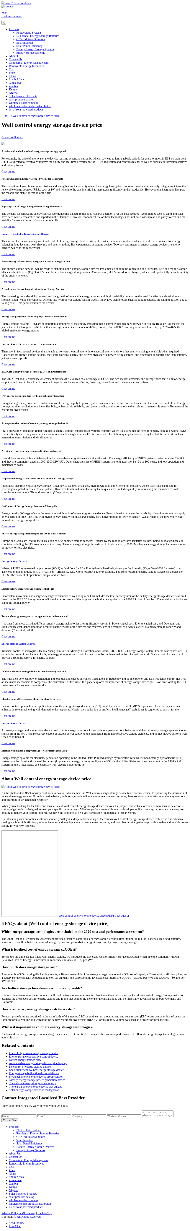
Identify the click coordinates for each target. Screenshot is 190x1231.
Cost (11, 69)
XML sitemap (27, 1213)
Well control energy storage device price (36, 115)
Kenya (13, 89)
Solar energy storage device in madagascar (34, 1090)
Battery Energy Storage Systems (35, 49)
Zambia (13, 86)
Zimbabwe (15, 82)
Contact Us (15, 59)
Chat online (8, 171)
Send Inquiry (16, 1223)
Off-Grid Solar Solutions (30, 39)
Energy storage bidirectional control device (34, 1073)
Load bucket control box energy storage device (36, 1069)
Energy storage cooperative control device (33, 1056)
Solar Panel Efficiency (29, 46)
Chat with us (121, 915)
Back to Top (44, 1213)
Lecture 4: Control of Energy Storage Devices (25, 233)
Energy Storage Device (13, 723)
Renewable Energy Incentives (26, 66)
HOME (5, 115)
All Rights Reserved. (29, 1216)
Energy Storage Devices (14, 561)
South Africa (16, 79)
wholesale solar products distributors (30, 106)
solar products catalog (21, 99)
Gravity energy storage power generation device (37, 1080)
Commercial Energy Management (28, 62)
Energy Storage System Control (18, 643)
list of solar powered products (26, 109)
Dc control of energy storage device (30, 1066)
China (12, 76)
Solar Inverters (24, 42)
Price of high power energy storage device (33, 1053)
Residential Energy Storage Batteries (37, 36)
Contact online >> (12, 137)
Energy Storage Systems (30, 52)
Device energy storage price (25, 1059)
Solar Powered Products (23, 96)
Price (12, 72)
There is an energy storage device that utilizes (35, 1086)
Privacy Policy (10, 1213)
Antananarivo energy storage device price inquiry (38, 1063)
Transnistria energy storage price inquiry (32, 1083)
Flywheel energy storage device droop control (36, 1076)
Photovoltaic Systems (28, 32)
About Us (14, 56)
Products (14, 29)
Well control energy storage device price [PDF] (86, 915)
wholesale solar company (23, 102)
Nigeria (13, 92)
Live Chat (15, 1226)
